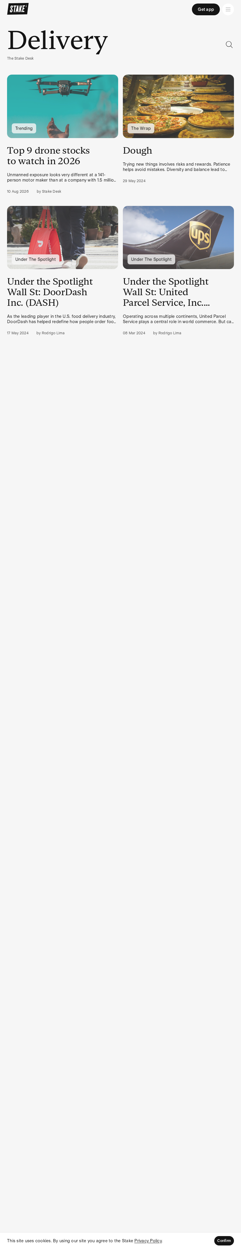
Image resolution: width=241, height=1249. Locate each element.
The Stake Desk (20, 58)
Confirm (224, 1241)
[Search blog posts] (229, 45)
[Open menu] (228, 9)
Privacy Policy (148, 1240)
